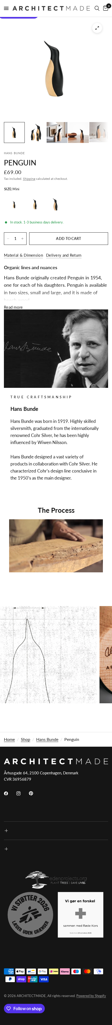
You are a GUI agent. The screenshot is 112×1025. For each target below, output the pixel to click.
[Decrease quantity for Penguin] (8, 239)
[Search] (97, 8)
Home (9, 739)
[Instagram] (22, 793)
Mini (14, 204)
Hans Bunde (47, 739)
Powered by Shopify (91, 996)
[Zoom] (97, 28)
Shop (25, 739)
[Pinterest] (34, 793)
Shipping (29, 179)
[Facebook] (9, 793)
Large (55, 204)
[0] (104, 8)
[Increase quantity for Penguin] (22, 239)
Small (34, 204)
